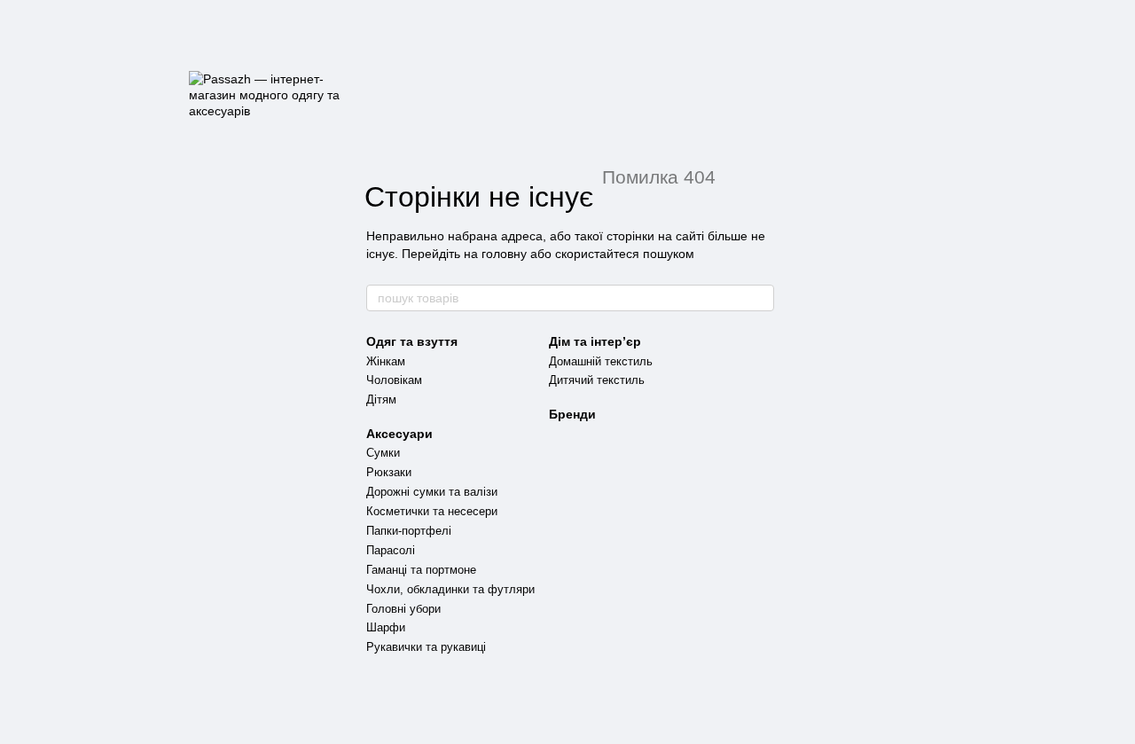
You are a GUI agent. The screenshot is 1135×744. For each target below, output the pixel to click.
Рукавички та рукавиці (426, 647)
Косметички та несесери (431, 511)
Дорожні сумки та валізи (431, 491)
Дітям (381, 399)
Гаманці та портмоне (421, 569)
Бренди (572, 414)
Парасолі (390, 550)
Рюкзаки (388, 472)
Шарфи (385, 627)
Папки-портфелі (408, 530)
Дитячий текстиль (597, 380)
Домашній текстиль (601, 361)
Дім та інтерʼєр (595, 341)
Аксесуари (399, 434)
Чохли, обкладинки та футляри (450, 589)
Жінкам (385, 361)
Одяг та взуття (412, 341)
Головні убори (403, 608)
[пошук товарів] (760, 298)
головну (504, 254)
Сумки (383, 452)
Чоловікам (394, 380)
